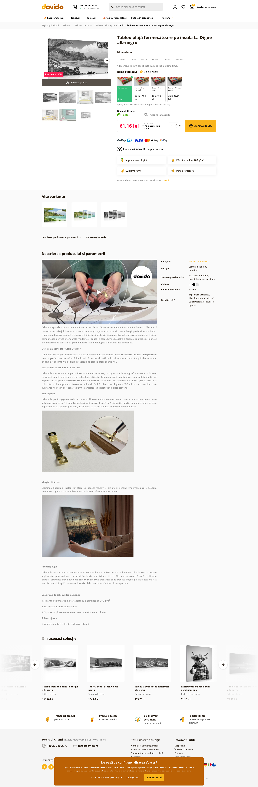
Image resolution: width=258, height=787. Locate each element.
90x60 (155, 59)
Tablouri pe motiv (83, 25)
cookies (70, 771)
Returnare (136, 756)
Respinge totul (132, 777)
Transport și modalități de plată (147, 753)
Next (107, 61)
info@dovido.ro (87, 746)
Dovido (166, 180)
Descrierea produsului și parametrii (60, 237)
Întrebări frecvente (184, 749)
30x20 (122, 59)
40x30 (133, 59)
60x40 (144, 59)
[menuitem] (55, 18)
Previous (34, 664)
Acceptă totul (154, 777)
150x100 (178, 59)
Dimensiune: (125, 52)
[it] (210, 764)
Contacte (179, 753)
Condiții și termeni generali (145, 745)
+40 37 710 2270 (56, 746)
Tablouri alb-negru (105, 25)
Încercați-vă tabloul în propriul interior (143, 149)
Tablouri (67, 25)
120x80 (166, 59)
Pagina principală (50, 25)
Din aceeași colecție (96, 237)
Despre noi (180, 745)
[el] (214, 764)
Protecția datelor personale (145, 749)
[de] (206, 764)
